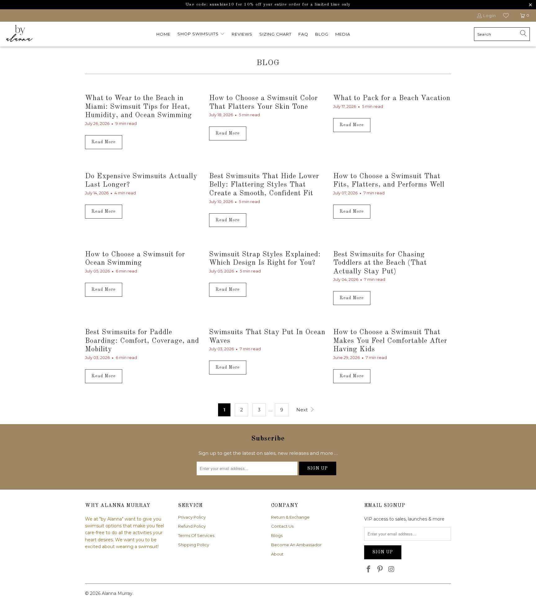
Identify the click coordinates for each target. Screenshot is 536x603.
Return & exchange (290, 517)
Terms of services (196, 535)
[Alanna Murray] (19, 34)
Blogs (277, 535)
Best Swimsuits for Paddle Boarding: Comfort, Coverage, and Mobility (142, 341)
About (277, 554)
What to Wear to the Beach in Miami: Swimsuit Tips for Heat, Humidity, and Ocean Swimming (138, 107)
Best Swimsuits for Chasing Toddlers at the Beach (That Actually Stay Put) (380, 263)
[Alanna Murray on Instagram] (391, 569)
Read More (104, 142)
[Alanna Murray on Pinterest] (380, 569)
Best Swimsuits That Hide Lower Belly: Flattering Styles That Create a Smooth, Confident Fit (264, 185)
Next (302, 410)
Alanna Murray (117, 593)
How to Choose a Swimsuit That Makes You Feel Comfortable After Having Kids (390, 341)
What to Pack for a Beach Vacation (391, 98)
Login (489, 15)
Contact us (282, 526)
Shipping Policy (193, 544)
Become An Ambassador (296, 544)
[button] (201, 34)
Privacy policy (192, 517)
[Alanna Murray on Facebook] (368, 569)
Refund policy (192, 526)
